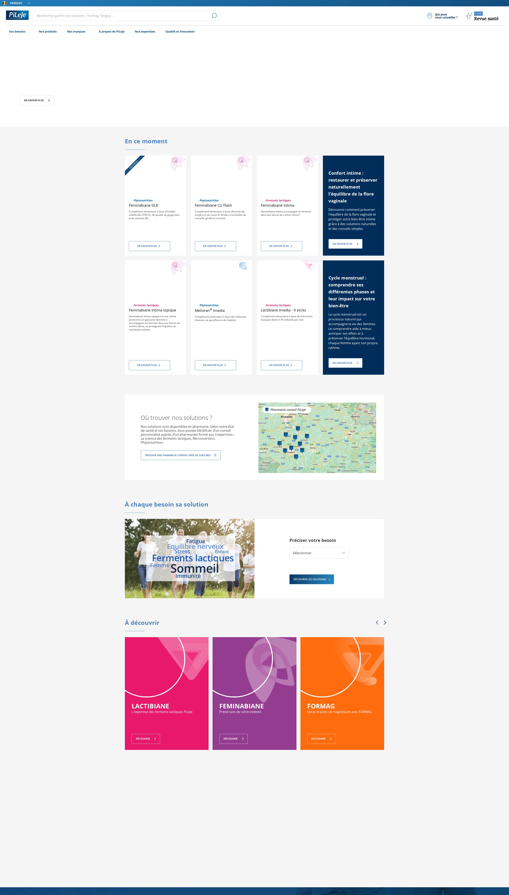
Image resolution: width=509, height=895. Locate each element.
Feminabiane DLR (143, 205)
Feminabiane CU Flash (213, 205)
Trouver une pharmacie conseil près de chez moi (178, 455)
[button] (319, 553)
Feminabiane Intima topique (152, 310)
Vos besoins (17, 31)
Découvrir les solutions (309, 579)
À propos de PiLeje (111, 31)
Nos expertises (145, 31)
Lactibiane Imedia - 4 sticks (283, 310)
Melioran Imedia (210, 310)
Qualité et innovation (180, 31)
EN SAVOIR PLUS (342, 244)
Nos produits (48, 31)
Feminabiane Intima (277, 205)
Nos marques (76, 31)
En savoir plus (34, 100)
